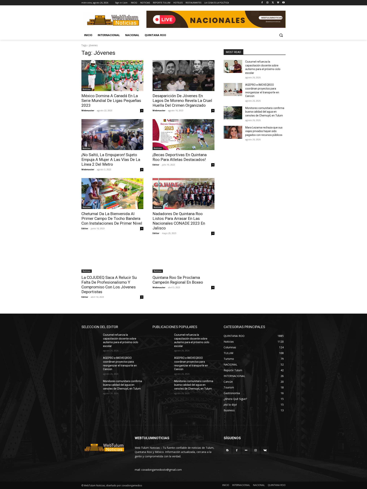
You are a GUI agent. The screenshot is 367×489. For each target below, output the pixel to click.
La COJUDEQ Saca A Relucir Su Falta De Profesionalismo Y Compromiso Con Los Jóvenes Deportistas (109, 284)
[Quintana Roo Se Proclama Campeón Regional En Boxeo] (183, 257)
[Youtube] (283, 3)
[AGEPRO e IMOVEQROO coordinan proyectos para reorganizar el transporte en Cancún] (233, 89)
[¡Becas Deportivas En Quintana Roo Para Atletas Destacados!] (183, 134)
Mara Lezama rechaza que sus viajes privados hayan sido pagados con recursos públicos (264, 131)
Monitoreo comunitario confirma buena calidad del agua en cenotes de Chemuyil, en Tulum (264, 112)
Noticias (87, 89)
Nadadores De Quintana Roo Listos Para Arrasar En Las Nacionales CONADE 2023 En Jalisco (179, 220)
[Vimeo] (278, 3)
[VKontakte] (265, 450)
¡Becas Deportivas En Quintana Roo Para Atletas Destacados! (180, 157)
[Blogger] (227, 450)
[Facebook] (262, 3)
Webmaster (87, 110)
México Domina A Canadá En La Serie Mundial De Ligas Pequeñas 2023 (111, 101)
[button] (281, 35)
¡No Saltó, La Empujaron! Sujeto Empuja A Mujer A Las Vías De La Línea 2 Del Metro (110, 160)
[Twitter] (273, 3)
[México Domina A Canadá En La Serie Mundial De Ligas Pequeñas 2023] (112, 75)
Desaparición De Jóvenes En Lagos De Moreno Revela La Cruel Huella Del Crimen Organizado (182, 101)
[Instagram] (267, 3)
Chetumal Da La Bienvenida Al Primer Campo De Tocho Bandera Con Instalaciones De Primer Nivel (111, 218)
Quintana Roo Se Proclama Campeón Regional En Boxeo (178, 280)
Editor (156, 164)
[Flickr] (246, 450)
